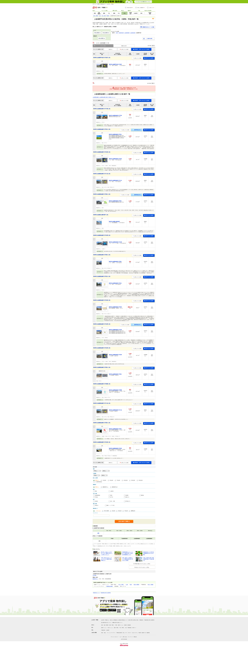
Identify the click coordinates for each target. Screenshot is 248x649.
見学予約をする (137, 129)
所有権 (96, 501)
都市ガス (127, 497)
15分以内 (133, 480)
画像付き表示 (124, 45)
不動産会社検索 (109, 586)
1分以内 (104, 480)
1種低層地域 (97, 495)
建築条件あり (115, 487)
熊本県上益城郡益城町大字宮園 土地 (101, 383)
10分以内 (126, 480)
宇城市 (117, 32)
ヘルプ (120, 636)
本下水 (111, 497)
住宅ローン (134, 627)
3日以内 (119, 510)
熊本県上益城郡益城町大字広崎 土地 (101, 152)
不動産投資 (129, 627)
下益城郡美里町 (121, 32)
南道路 (127, 495)
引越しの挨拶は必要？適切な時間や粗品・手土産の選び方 (148, 559)
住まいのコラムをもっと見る (142, 567)
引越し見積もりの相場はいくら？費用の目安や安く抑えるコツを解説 (127, 559)
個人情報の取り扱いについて (106, 622)
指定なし (97, 480)
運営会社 (135, 636)
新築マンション (104, 627)
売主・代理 (112, 501)
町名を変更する (106, 32)
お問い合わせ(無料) (149, 58)
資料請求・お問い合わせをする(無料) (141, 49)
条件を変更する (102, 38)
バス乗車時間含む (98, 481)
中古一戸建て (121, 584)
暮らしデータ (125, 632)
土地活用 (107, 630)
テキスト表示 (103, 45)
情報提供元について (96, 592)
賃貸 (131, 584)
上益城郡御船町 (127, 32)
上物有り (112, 491)
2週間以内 (133, 510)
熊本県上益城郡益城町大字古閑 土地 (101, 235)
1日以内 (113, 510)
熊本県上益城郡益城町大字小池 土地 (101, 173)
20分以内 (141, 480)
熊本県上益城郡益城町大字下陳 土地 (101, 108)
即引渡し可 (128, 501)
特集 (102, 632)
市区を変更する (97, 32)
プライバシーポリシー (114, 636)
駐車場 (125, 625)
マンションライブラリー (111, 632)
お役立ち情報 (94, 632)
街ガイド (129, 632)
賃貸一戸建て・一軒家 (113, 625)
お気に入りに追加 (124, 49)
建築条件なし (106, 487)
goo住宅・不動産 (95, 619)
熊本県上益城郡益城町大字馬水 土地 (101, 194)
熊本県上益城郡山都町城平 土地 (100, 214)
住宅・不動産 (150, 584)
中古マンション (110, 627)
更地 (96, 491)
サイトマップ (130, 636)
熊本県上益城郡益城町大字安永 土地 (101, 129)
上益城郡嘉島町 (132, 32)
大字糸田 (94, 575)
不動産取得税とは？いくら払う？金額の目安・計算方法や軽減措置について (127, 553)
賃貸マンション (120, 625)
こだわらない (98, 510)
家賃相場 (129, 625)
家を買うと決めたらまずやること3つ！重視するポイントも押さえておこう (106, 553)
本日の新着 (106, 510)
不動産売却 (103, 630)
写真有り (97, 505)
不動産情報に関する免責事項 (106, 592)
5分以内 (111, 480)
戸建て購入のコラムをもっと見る (142, 563)
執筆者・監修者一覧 (142, 632)
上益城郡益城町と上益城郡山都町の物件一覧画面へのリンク (104, 97)
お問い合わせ (125, 636)
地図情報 (148, 632)
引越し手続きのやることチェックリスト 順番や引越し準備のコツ (106, 559)
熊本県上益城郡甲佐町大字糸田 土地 (101, 57)
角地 (111, 495)
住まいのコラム (135, 632)
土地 (127, 584)
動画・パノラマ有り (111, 505)
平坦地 (96, 497)
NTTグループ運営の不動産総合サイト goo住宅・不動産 (103, 4)
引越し (105, 632)
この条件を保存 (149, 38)
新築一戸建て (116, 627)
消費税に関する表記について (117, 622)
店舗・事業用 (136, 584)
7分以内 (118, 480)
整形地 (142, 495)
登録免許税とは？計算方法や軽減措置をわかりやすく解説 (148, 553)
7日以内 (126, 510)
